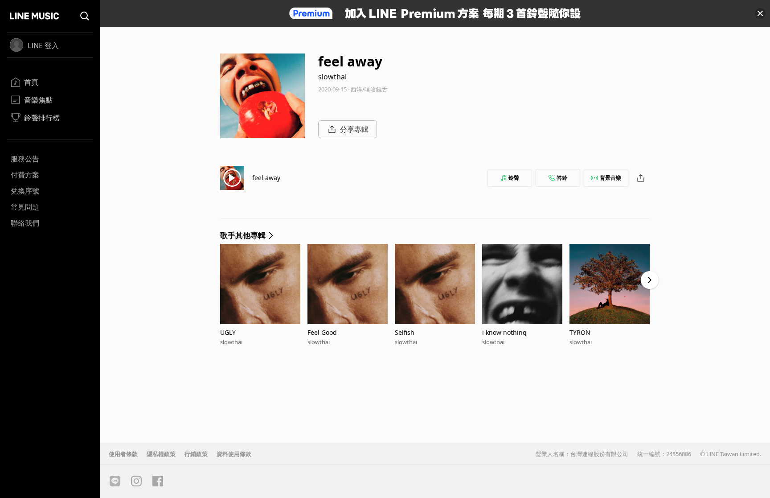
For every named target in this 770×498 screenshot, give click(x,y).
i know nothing (504, 332)
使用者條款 (123, 453)
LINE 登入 (43, 45)
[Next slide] (650, 280)
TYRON (579, 332)
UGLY (228, 332)
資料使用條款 (234, 453)
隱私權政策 (161, 453)
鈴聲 (513, 177)
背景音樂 (610, 177)
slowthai (332, 77)
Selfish (404, 332)
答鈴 (562, 177)
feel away (266, 177)
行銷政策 (196, 453)
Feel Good (322, 332)
